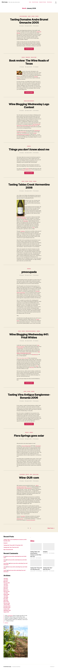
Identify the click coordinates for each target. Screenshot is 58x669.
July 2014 (6, 584)
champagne (10, 615)
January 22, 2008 (29, 190)
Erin (4, 556)
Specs (37, 366)
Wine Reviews (49, 2)
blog (33, 227)
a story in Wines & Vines (26, 445)
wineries (34, 181)
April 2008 (6, 600)
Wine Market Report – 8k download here (24, 488)
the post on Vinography (31, 520)
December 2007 (7, 606)
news (31, 474)
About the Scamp (35, 2)
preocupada (29, 271)
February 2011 (7, 591)
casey (5, 566)
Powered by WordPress (16, 666)
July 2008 (6, 595)
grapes (29, 16)
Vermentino (23, 231)
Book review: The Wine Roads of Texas (29, 62)
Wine (32, 541)
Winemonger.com (20, 518)
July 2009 (6, 593)
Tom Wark (23, 516)
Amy (4, 559)
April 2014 (6, 587)
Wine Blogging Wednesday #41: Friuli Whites (29, 336)
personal (29, 146)
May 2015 (6, 581)
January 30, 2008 (29, 25)
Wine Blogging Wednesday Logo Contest (29, 105)
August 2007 (6, 611)
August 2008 (6, 594)
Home (30, 2)
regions (33, 16)
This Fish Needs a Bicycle (26, 169)
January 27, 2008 (29, 110)
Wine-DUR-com (29, 477)
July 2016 (6, 578)
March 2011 (6, 590)
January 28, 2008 (29, 66)
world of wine (33, 57)
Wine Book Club (35, 354)
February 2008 (7, 603)
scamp (23, 25)
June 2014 (6, 585)
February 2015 (7, 582)
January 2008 (6, 604)
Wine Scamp (4, 2)
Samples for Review (42, 2)
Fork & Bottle (20, 347)
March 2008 (6, 601)
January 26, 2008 (29, 152)
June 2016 (6, 579)
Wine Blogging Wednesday (29, 100)
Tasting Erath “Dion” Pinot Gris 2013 (11, 547)
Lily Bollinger (6, 622)
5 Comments (36, 340)
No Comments (36, 25)
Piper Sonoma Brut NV (8, 549)
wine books (28, 57)
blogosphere (22, 474)
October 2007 (6, 609)
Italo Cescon (31, 367)
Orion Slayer (6, 563)
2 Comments (36, 66)
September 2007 (7, 610)
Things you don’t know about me (29, 149)
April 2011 (6, 588)
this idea (27, 168)
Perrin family (24, 218)
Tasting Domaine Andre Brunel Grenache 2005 (29, 21)
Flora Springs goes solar (29, 435)
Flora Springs (38, 445)
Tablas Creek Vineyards (21, 217)
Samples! (6, 543)
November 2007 (7, 607)
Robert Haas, (25, 220)
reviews (37, 16)
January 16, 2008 (29, 340)
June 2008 (6, 597)
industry (27, 432)
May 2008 (6, 598)
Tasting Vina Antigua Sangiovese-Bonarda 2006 (29, 396)
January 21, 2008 (29, 275)
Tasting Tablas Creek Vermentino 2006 (29, 186)
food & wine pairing (23, 16)
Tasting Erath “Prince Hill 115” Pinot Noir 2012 (13, 545)
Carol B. (5, 570)
